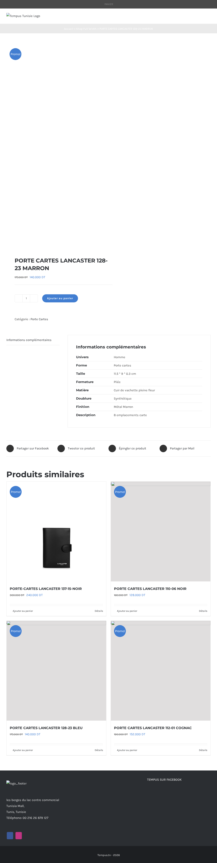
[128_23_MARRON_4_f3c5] (55, 145)
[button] (8, 243)
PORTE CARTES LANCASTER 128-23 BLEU (46, 728)
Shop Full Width (86, 28)
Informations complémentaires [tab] (28, 340)
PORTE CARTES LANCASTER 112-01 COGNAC (153, 728)
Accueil (68, 28)
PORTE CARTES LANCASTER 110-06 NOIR (150, 589)
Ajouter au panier (60, 298)
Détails (99, 610)
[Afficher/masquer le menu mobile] (209, 17)
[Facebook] (10, 835)
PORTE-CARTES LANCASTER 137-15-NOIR (46, 589)
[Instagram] (18, 835)
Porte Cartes (39, 319)
